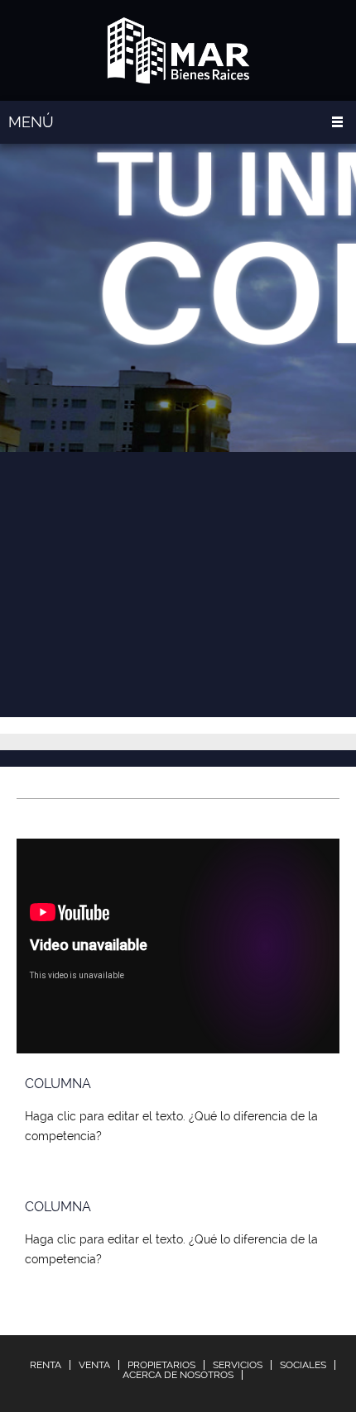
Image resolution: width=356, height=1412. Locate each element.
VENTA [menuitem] (94, 1365)
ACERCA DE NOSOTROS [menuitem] (178, 1375)
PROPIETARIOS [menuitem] (161, 1365)
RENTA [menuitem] (45, 1365)
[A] (178, 50)
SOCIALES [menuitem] (303, 1365)
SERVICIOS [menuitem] (237, 1365)
